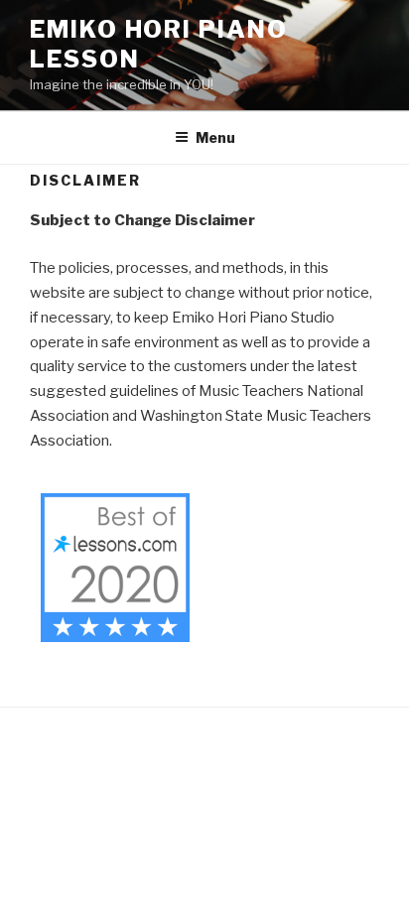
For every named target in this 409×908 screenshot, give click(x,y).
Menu (215, 137)
